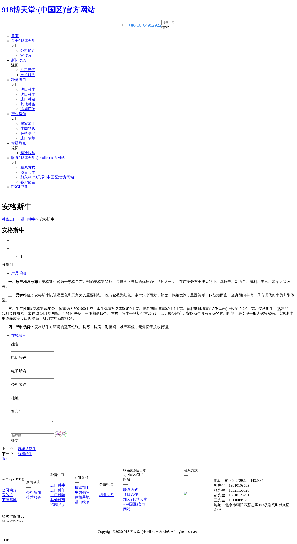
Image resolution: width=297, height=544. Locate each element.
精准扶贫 (27, 153)
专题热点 (18, 143)
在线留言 (18, 335)
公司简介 (27, 50)
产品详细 (18, 273)
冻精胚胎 (27, 109)
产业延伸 (18, 114)
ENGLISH (19, 187)
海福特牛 (25, 454)
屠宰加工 (27, 124)
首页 (15, 36)
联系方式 (27, 167)
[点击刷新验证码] (61, 434)
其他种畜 (27, 104)
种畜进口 (18, 80)
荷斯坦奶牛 (27, 449)
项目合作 (27, 172)
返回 (5, 459)
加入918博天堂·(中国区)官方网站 (47, 177)
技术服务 (27, 75)
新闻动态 (18, 60)
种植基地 (27, 133)
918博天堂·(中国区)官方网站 (48, 10)
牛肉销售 (27, 128)
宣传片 (26, 55)
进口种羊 (27, 94)
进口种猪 (27, 99)
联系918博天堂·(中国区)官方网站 (38, 158)
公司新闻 (27, 70)
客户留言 (27, 182)
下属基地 (9, 500)
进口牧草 (27, 138)
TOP (5, 540)
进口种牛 (27, 89)
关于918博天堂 (23, 41)
